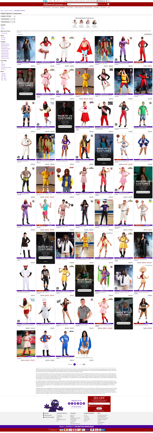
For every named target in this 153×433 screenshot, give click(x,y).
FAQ (58, 420)
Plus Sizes (3, 39)
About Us (72, 415)
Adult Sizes (3, 37)
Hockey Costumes (4, 51)
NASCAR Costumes (5, 53)
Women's (3, 28)
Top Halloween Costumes (101, 423)
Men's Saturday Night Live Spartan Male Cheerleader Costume (102, 128)
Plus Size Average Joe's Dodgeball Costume (44, 193)
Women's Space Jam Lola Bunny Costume (122, 161)
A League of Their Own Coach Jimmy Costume (64, 63)
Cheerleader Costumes (5, 48)
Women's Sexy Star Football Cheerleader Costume (84, 357)
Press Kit (72, 422)
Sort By (148, 34)
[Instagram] (78, 403)
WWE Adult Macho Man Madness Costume (122, 63)
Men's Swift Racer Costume (139, 63)
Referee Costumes (4, 56)
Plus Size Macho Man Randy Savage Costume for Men (45, 161)
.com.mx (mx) (87, 419)
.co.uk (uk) (86, 416)
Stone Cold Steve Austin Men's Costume (24, 128)
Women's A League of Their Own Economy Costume (122, 194)
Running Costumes (5, 55)
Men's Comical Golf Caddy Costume (23, 292)
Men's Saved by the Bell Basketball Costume (142, 226)
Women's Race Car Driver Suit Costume (121, 128)
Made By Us (3, 69)
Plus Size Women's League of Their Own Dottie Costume (45, 96)
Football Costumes (5, 50)
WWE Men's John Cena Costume (139, 128)
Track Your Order (49, 417)
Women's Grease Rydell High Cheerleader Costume (83, 128)
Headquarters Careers (75, 418)
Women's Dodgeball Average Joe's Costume (83, 259)
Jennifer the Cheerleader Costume (62, 161)
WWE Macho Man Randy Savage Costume (83, 161)
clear (15, 16)
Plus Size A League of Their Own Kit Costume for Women (123, 260)
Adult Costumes (47, 7)
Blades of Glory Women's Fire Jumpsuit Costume (103, 259)
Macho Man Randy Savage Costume (101, 63)
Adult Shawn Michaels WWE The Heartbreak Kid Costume (103, 194)
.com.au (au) (86, 418)
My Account (48, 415)
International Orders (61, 419)
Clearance (3, 64)
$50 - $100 (3, 78)
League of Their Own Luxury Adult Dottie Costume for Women (103, 325)
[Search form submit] (96, 4)
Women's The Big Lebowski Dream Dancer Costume (141, 292)
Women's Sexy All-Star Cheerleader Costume (142, 161)
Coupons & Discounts (102, 415)
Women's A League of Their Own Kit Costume (64, 292)
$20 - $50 (3, 76)
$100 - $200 (4, 79)
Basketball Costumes (5, 45)
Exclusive (62, 7)
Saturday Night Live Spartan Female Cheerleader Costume (103, 96)
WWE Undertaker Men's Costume (23, 63)
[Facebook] (69, 403)
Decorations (103, 7)
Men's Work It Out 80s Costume (42, 226)
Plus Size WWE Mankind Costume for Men (122, 292)
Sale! (109, 7)
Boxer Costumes (4, 47)
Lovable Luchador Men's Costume (81, 63)
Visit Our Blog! (77, 406)
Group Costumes (88, 7)
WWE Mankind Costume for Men (61, 259)
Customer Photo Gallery (103, 418)
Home (46, 413)
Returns (58, 418)
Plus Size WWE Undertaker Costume (140, 259)
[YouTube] (81, 403)
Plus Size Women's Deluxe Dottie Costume (24, 357)
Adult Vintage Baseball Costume (22, 161)
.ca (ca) (85, 415)
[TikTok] (84, 403)
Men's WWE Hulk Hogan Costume (120, 95)
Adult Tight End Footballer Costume (43, 292)
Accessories (96, 7)
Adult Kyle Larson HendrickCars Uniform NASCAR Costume (64, 358)
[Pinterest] (75, 403)
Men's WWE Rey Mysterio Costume (23, 193)
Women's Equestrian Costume (22, 259)
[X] (72, 403)
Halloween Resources (75, 423)
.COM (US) (58, 1)
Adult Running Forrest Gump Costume (43, 128)
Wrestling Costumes (5, 58)
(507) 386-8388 (91, 1)
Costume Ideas (69, 7)
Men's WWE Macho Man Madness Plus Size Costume (24, 227)
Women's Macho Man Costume (100, 292)
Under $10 (3, 73)
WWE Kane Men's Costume (139, 95)
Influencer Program (102, 419)
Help (109, 1)
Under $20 (3, 75)
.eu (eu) (85, 420)
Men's (2, 27)
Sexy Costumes (4, 33)
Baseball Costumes (5, 43)
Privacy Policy (73, 419)
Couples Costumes (78, 7)
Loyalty (99, 420)
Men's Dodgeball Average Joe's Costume (83, 95)
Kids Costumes (55, 7)
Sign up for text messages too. (97, 406)
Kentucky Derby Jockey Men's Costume (43, 357)
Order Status (59, 416)
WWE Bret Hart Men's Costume (81, 226)
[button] (102, 4)
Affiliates (72, 416)
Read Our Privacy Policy (99, 410)
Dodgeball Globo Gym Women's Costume (102, 226)
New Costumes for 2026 (6, 67)
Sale (2, 62)
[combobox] (81, 4)
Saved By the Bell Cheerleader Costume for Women (44, 64)
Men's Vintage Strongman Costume (62, 226)
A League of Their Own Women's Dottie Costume (64, 95)
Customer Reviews (102, 416)
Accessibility (73, 420)
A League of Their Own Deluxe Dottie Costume (83, 193)
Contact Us (100, 1)
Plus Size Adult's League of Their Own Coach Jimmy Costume (122, 227)
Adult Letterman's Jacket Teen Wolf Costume (64, 193)
